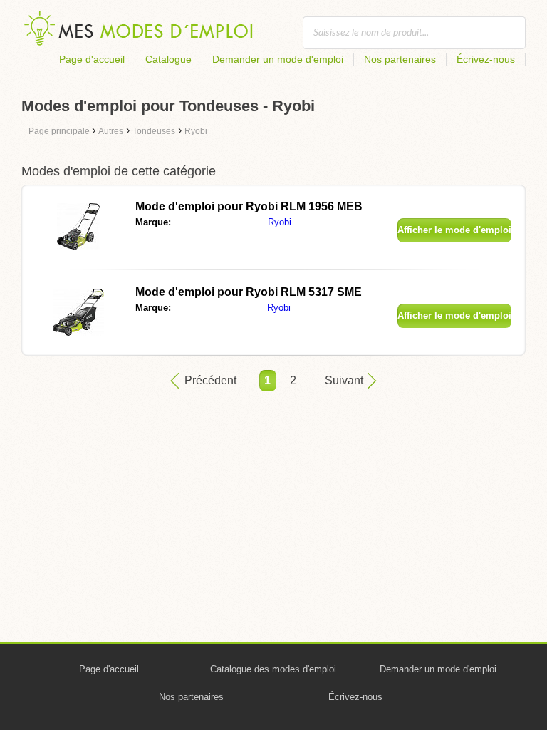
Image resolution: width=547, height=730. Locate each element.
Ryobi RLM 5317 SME (248, 292)
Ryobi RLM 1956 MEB (249, 206)
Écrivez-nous (486, 59)
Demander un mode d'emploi (277, 59)
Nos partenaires (400, 59)
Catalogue (168, 59)
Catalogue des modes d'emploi (273, 669)
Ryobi (279, 222)
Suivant (344, 380)
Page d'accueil (92, 59)
